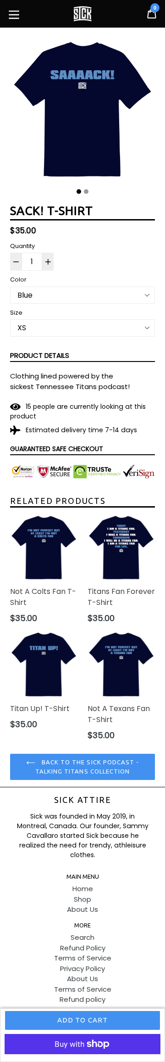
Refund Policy (82, 948)
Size (16, 312)
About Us (82, 909)
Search (82, 937)
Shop (82, 899)
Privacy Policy (82, 968)
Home (82, 888)
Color (18, 279)
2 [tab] (86, 191)
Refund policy (82, 999)
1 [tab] (79, 191)
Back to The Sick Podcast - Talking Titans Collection (87, 766)
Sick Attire (82, 799)
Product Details (39, 355)
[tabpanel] (82, 111)
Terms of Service (82, 958)
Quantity (22, 246)
